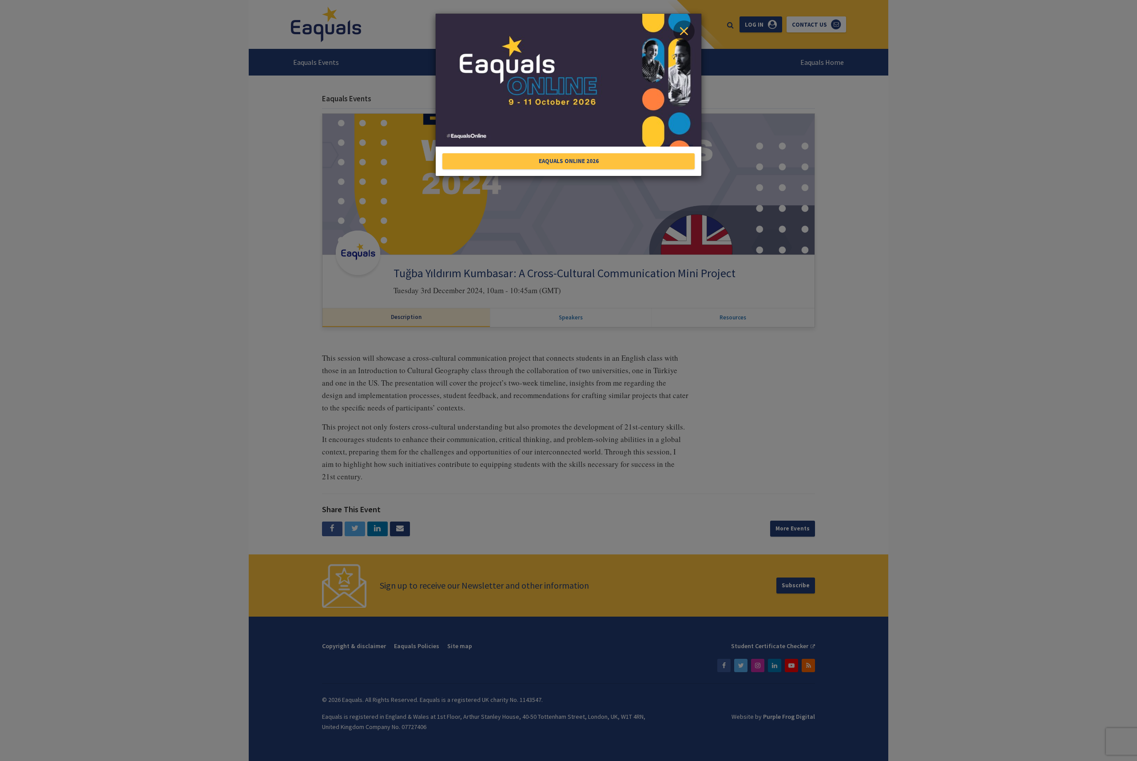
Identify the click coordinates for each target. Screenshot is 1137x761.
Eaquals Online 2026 (569, 161)
